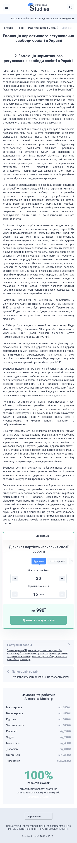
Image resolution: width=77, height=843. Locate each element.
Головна (8, 27)
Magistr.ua (68, 18)
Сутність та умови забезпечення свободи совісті (40, 677)
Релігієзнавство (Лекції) (43, 27)
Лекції (21, 27)
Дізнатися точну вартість (38, 620)
